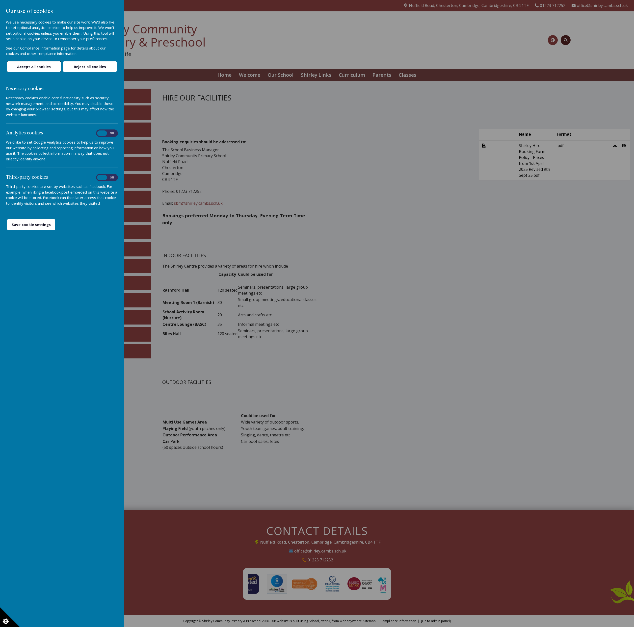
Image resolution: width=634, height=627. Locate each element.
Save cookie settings (31, 224)
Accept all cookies (34, 66)
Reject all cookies (90, 66)
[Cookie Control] (10, 617)
